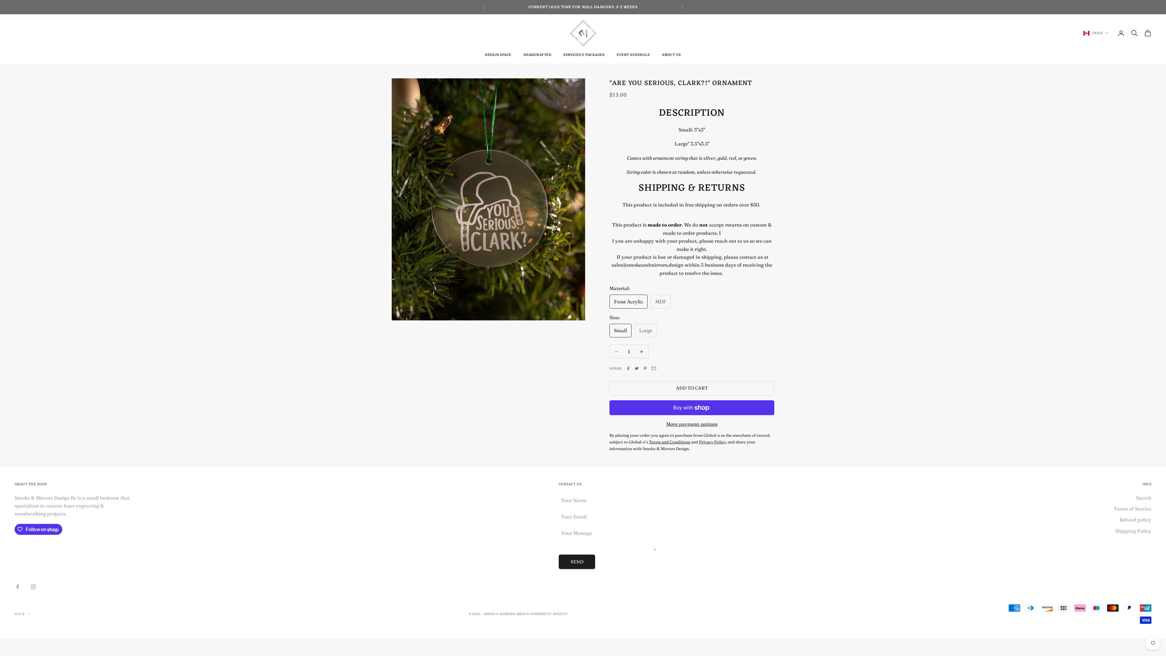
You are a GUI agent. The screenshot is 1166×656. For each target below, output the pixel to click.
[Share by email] (653, 368)
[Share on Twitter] (636, 368)
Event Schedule (633, 55)
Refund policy (1135, 520)
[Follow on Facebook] (18, 587)
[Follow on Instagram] (33, 587)
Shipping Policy (1133, 531)
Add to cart (692, 388)
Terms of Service (1132, 509)
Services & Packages (584, 55)
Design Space (498, 55)
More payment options (692, 424)
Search (1143, 498)
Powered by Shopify (549, 614)
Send (577, 562)
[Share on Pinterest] (645, 368)
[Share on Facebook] (628, 368)
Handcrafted (537, 55)
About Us (671, 55)
